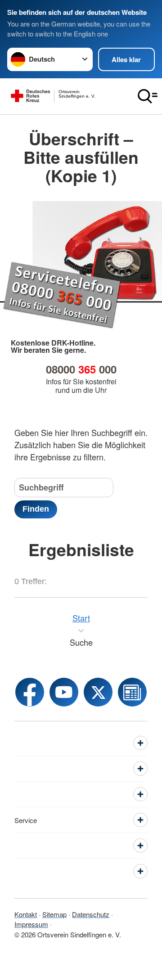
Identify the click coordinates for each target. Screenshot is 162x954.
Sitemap (54, 914)
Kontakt (25, 914)
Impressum (31, 924)
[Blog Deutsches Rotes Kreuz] (132, 692)
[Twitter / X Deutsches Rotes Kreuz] (98, 692)
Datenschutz (90, 914)
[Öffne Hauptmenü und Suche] (147, 96)
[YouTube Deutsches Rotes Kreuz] (64, 692)
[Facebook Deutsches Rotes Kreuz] (29, 692)
